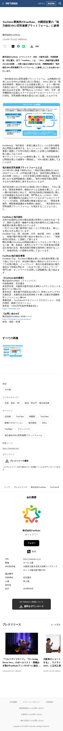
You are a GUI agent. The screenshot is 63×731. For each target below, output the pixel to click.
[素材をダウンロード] (31, 46)
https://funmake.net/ (10, 448)
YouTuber (44, 416)
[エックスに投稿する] (13, 46)
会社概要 (13, 702)
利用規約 (49, 702)
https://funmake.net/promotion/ (16, 319)
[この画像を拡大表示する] (12, 351)
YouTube (20, 416)
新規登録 (51, 3)
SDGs (44, 423)
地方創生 (32, 423)
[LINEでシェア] (23, 46)
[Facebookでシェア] (18, 46)
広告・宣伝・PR (12, 403)
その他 (8, 390)
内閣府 (32, 416)
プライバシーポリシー (31, 702)
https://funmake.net (11, 308)
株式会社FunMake (38, 487)
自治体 (8, 416)
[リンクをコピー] (37, 46)
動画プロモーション (14, 423)
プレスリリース (20, 487)
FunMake (8, 429)
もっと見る (56, 624)
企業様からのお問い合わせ (31, 714)
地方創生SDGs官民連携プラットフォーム (23, 435)
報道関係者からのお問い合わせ (31, 708)
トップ (7, 487)
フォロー (31, 543)
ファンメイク (24, 429)
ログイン (41, 3)
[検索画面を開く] (60, 3)
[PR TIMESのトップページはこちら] (12, 3)
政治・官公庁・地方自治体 (37, 403)
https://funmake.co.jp (32, 559)
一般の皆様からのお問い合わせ (31, 720)
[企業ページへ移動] (31, 515)
